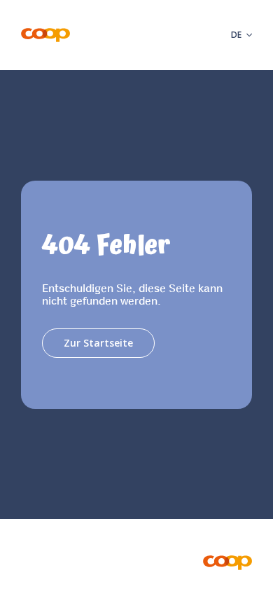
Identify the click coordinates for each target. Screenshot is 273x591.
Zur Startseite (98, 342)
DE (236, 35)
